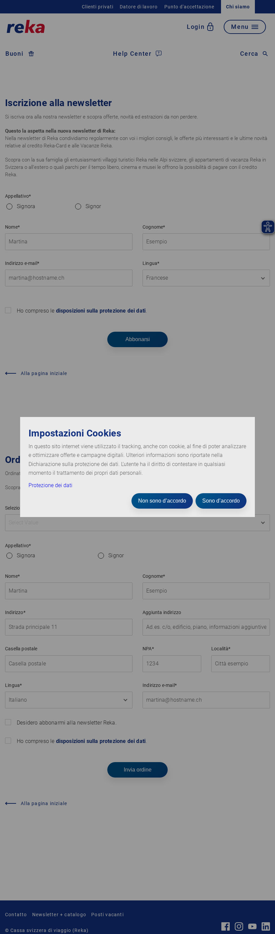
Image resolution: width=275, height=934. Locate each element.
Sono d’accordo (221, 501)
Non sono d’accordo (162, 501)
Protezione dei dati (50, 485)
